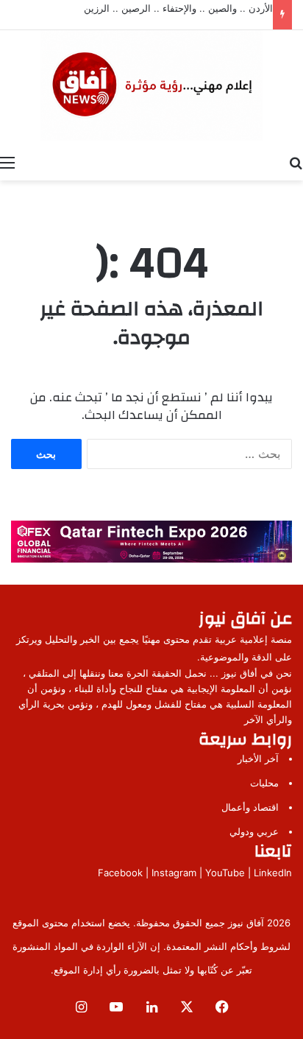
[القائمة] (7, 162)
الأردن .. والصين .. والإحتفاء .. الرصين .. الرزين (178, 8)
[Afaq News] (151, 85)
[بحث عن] (295, 162)
